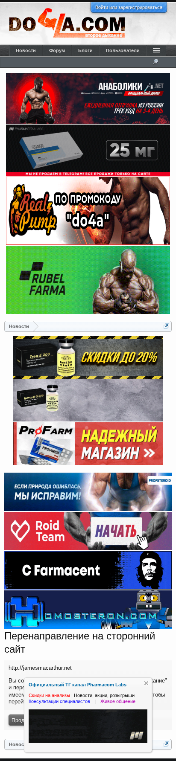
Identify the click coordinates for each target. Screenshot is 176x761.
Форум (57, 50)
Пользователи (123, 50)
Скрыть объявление (146, 683)
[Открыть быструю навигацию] (166, 326)
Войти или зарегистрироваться (128, 7)
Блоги (85, 50)
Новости (26, 50)
